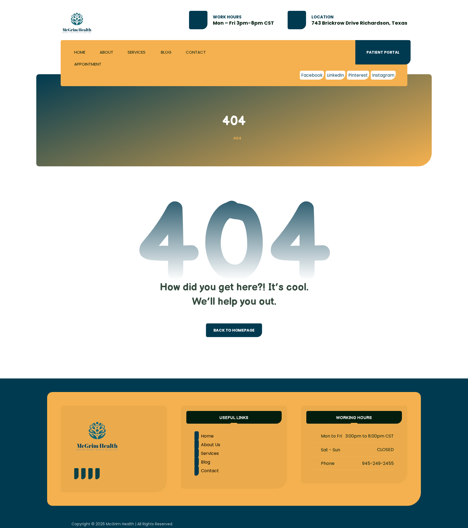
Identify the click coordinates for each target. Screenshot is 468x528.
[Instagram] (90, 473)
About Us (210, 445)
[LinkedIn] (97, 473)
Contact (210, 471)
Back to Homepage (234, 330)
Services (210, 453)
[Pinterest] (83, 473)
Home (207, 436)
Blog (205, 462)
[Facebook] (76, 473)
